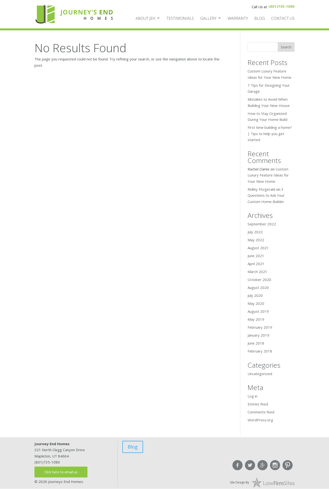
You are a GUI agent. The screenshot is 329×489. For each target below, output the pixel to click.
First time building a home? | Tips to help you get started (270, 133)
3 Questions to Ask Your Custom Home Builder (266, 195)
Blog (259, 18)
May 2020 (256, 303)
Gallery (208, 18)
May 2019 (256, 319)
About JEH (145, 18)
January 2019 (258, 335)
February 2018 (260, 351)
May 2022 (256, 239)
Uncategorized (260, 373)
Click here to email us (61, 472)
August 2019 (258, 311)
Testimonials (180, 18)
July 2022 (255, 231)
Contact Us (283, 18)
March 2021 (257, 271)
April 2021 (256, 263)
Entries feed (258, 404)
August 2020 (258, 287)
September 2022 (262, 224)
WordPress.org (260, 419)
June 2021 (256, 255)
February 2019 (260, 327)
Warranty (238, 18)
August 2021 (258, 247)
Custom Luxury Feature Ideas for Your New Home (268, 175)
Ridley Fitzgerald (261, 189)
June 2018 (256, 343)
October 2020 (259, 279)
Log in (252, 396)
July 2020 (255, 295)
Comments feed (261, 412)
